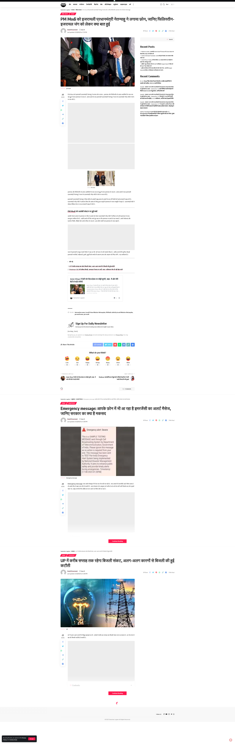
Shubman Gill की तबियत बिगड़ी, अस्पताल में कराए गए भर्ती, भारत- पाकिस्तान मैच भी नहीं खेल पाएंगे (96, 269)
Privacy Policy (119, 335)
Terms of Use (13, 739)
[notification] (161, 4)
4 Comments (128, 389)
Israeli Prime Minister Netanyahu (95, 312)
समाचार (72, 14)
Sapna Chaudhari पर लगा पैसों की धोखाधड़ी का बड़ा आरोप (153, 111)
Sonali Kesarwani (72, 29)
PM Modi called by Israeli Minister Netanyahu (119, 312)
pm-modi (86, 314)
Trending (71, 555)
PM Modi (71, 211)
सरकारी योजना (71, 403)
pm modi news (79, 314)
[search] (164, 4)
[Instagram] (169, 714)
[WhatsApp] (173, 714)
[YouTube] (166, 714)
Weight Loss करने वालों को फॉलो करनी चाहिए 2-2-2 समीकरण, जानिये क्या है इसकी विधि (156, 97)
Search (171, 39)
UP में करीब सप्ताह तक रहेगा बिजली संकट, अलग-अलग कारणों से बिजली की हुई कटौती (92, 266)
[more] (133, 4)
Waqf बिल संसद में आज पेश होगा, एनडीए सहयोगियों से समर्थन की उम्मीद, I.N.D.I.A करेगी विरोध (155, 82)
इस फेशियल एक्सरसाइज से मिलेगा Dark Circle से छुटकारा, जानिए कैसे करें (156, 90)
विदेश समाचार (65, 14)
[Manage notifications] (230, 740)
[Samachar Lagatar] (63, 4)
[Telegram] (171, 714)
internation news (80, 312)
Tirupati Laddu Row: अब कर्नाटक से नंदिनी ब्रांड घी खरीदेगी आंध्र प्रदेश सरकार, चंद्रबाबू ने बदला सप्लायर (157, 106)
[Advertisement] (101, 123)
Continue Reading (117, 541)
